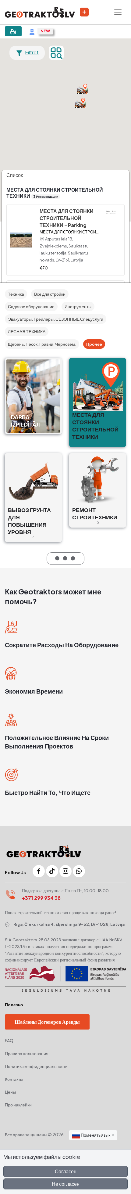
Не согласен (66, 1184)
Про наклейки (18, 1104)
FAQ (9, 1040)
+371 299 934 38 (41, 898)
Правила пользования (26, 1053)
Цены (10, 1092)
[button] (82, 89)
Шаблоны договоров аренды (47, 1022)
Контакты (14, 1079)
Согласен (65, 1171)
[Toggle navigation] (118, 12)
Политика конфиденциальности (36, 1066)
